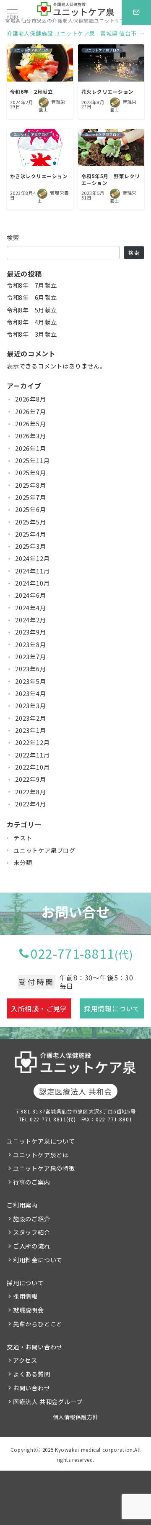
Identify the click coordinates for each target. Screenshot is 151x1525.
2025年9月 (30, 472)
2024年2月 (30, 620)
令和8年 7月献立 (32, 285)
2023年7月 (30, 656)
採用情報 (25, 1296)
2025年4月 (30, 534)
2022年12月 (32, 742)
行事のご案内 (31, 1182)
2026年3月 (30, 436)
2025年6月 (30, 509)
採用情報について (112, 1008)
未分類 (22, 862)
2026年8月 (30, 399)
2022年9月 (30, 779)
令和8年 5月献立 (32, 310)
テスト (22, 838)
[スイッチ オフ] (111, 12)
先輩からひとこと (37, 1324)
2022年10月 (32, 767)
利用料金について (37, 1260)
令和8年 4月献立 (32, 322)
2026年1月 (30, 448)
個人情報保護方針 (75, 1417)
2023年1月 (30, 730)
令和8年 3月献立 (32, 334)
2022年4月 (30, 804)
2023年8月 (30, 644)
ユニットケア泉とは (41, 1155)
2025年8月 (30, 485)
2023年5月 (30, 681)
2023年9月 (30, 632)
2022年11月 (32, 755)
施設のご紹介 (31, 1219)
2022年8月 (30, 792)
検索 (13, 237)
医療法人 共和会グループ (48, 1401)
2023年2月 (30, 718)
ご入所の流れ (31, 1246)
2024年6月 (30, 595)
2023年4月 (30, 693)
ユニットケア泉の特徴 (44, 1168)
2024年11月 (32, 571)
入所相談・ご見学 (39, 1008)
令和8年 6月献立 (32, 297)
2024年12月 (32, 558)
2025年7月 (30, 497)
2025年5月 (30, 522)
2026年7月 (30, 411)
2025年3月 (30, 546)
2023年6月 (30, 669)
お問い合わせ (31, 1388)
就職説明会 (28, 1310)
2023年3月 (30, 705)
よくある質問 (31, 1374)
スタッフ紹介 (31, 1232)
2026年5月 (30, 424)
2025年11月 (32, 460)
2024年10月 (32, 583)
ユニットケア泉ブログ (44, 850)
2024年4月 (30, 608)
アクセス (25, 1360)
